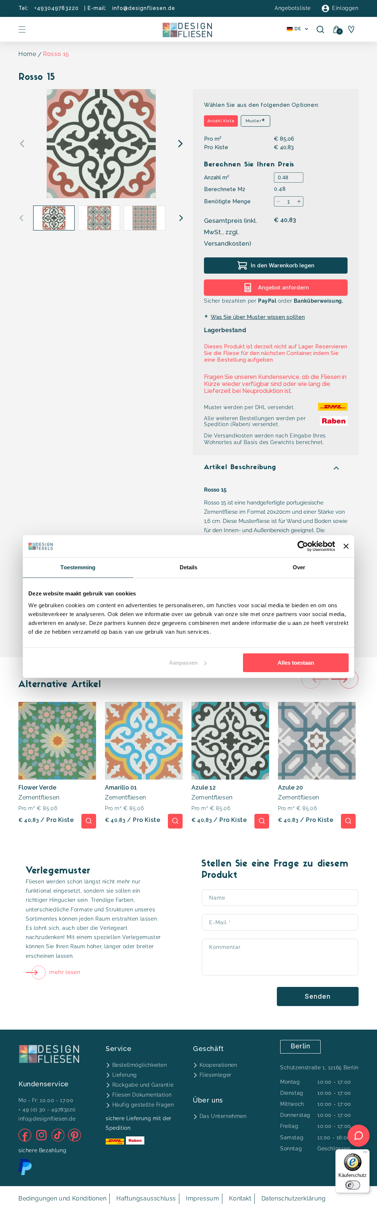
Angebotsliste (293, 8)
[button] (22, 29)
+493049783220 (56, 8)
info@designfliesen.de (143, 8)
